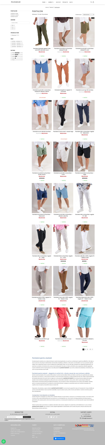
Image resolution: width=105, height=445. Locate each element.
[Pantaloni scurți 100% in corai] (63, 322)
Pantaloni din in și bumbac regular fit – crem (63, 256)
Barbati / (52, 7)
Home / (48, 7)
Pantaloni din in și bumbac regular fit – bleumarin (84, 132)
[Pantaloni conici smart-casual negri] (63, 115)
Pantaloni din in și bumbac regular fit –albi (84, 215)
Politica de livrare (15, 433)
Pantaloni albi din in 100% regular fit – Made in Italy (84, 256)
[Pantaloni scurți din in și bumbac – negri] (85, 157)
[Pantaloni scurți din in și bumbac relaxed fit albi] (63, 32)
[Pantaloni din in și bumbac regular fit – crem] (63, 240)
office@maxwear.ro (87, 418)
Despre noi (13, 428)
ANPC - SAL (35, 437)
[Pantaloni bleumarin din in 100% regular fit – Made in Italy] (85, 281)
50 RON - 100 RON (16, 41)
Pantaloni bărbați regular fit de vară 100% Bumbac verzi (41, 49)
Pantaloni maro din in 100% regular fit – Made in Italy (63, 298)
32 (12, 29)
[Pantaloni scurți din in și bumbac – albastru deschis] (63, 198)
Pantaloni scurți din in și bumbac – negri (84, 173)
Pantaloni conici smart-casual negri (63, 131)
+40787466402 (87, 416)
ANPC (33, 435)
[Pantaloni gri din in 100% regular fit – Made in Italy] (42, 281)
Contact (13, 435)
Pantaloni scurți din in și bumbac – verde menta (41, 173)
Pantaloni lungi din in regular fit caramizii (63, 90)
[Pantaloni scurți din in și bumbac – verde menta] (42, 157)
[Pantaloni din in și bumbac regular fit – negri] (42, 240)
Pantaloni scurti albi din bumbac (42, 131)
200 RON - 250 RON (16, 46)
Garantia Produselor (37, 431)
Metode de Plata (36, 428)
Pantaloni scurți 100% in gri (41, 339)
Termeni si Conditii (15, 430)
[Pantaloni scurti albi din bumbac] (42, 115)
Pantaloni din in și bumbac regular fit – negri (41, 256)
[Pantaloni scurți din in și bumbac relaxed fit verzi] (85, 32)
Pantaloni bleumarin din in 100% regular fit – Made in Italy (84, 298)
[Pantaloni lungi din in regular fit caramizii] (63, 74)
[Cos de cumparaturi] (93, 2)
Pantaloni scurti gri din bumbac (84, 90)
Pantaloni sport (14, 16)
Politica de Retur (36, 430)
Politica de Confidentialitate (14, 420)
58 (12, 25)
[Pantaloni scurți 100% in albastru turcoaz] (85, 322)
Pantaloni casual (14, 15)
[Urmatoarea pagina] (92, 349)
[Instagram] (56, 417)
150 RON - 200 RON (16, 45)
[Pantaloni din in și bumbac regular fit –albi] (85, 198)
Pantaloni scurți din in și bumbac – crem (63, 173)
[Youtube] (51, 417)
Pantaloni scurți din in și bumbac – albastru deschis (63, 215)
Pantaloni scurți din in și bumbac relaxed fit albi (63, 49)
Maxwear (14, 35)
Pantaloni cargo (14, 13)
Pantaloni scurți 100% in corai (63, 339)
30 (12, 27)
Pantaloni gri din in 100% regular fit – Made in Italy (42, 298)
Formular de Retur (36, 433)
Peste (13, 52)
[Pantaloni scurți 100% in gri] (42, 322)
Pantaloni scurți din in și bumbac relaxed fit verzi (85, 49)
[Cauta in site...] (91, 2)
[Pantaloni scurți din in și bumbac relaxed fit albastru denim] (42, 74)
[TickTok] (54, 417)
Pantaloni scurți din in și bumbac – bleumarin (41, 215)
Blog (71, 2)
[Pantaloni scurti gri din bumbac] (85, 74)
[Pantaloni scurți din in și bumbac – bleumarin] (42, 198)
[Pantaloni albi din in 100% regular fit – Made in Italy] (85, 240)
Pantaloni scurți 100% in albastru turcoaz (85, 339)
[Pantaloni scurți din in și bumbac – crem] (63, 157)
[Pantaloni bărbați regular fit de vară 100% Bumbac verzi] (42, 32)
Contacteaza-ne (60, 438)
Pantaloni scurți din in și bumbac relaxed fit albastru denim (42, 90)
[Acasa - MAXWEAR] (18, 2)
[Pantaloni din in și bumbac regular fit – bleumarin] (85, 115)
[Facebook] (48, 417)
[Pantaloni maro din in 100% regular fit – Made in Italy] (63, 281)
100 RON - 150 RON (16, 43)
